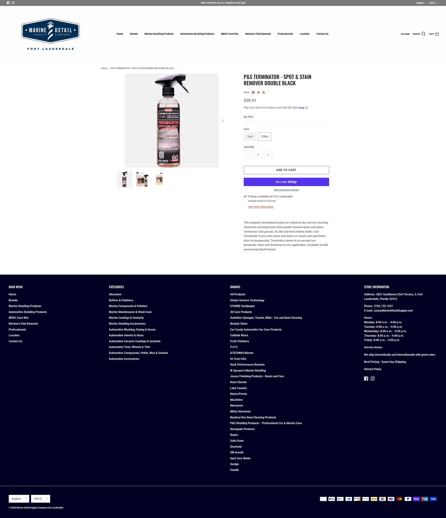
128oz (264, 136)
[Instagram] (13, 2)
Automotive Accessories (124, 358)
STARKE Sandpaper (242, 306)
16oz (250, 136)
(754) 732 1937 (383, 306)
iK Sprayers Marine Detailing (248, 370)
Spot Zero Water (240, 458)
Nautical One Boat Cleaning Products (253, 417)
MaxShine (236, 399)
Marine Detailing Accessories (127, 323)
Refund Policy (372, 369)
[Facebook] (8, 2)
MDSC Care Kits (230, 33)
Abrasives (115, 294)
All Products (237, 294)
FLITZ (234, 347)
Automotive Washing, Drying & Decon (132, 329)
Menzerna (236, 405)
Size (246, 129)
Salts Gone (237, 440)
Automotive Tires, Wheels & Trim (129, 347)
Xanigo (234, 464)
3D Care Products (241, 312)
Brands (134, 33)
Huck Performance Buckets (247, 364)
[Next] (223, 120)
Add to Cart (286, 170)
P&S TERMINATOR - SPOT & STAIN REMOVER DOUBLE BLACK (142, 68)
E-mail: (369, 310)
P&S (250, 116)
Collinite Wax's (239, 335)
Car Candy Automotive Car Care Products (256, 329)
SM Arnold (236, 452)
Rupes (234, 434)
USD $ (432, 3)
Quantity (249, 147)
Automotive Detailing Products (197, 33)
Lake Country (238, 388)
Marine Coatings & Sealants (126, 317)
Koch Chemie (238, 382)
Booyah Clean (238, 323)
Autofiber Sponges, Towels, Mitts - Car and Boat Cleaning (266, 317)
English (420, 3)
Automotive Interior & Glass (126, 335)
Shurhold (235, 446)
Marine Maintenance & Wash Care (130, 312)
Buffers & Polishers (121, 300)
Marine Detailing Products (159, 33)
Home (120, 33)
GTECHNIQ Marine (241, 353)
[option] (172, 121)
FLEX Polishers (239, 341)
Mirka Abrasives (240, 411)
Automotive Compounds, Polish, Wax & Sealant (138, 353)
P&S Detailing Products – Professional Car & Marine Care (266, 423)
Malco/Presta (238, 394)
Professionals (285, 33)
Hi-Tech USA (238, 358)
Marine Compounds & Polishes (128, 306)
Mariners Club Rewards (258, 33)
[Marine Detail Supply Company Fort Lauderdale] (50, 34)
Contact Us (322, 33)
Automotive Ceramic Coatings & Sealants (134, 341)
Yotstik (234, 470)
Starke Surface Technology (247, 300)
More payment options (286, 190)
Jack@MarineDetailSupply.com (393, 310)
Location (305, 33)
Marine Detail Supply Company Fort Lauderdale (39, 507)
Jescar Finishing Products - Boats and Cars (257, 376)
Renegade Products (242, 429)
